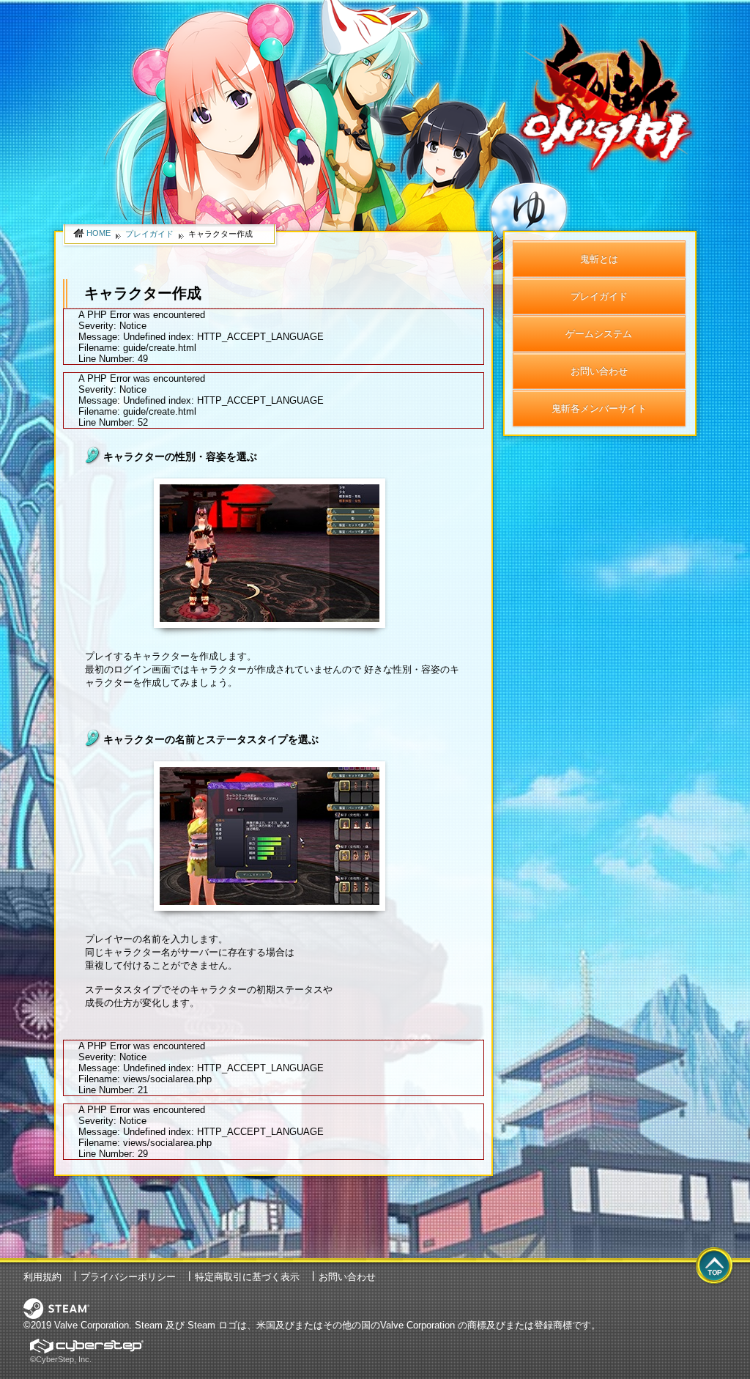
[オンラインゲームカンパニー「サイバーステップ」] (87, 1344)
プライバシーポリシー (128, 1276)
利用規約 (42, 1276)
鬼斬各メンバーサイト (599, 408)
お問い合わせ (599, 371)
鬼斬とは (599, 259)
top (715, 1266)
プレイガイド (599, 296)
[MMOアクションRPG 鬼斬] (606, 16)
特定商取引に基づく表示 (247, 1276)
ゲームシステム (598, 333)
